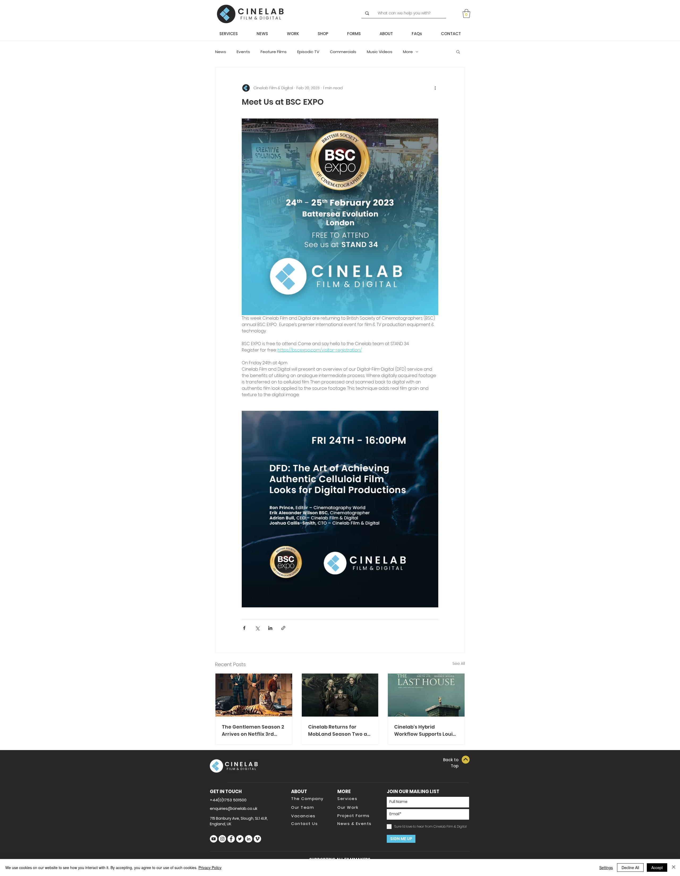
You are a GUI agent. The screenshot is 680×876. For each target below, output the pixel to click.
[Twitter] (240, 839)
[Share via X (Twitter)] (257, 627)
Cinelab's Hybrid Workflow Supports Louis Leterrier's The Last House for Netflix (424, 730)
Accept (657, 867)
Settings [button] (606, 867)
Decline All (630, 867)
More (408, 51)
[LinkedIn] (248, 839)
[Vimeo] (257, 839)
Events (243, 51)
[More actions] (435, 88)
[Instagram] (222, 839)
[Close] (673, 867)
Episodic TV (308, 51)
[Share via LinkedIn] (270, 627)
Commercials (343, 51)
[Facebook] (231, 839)
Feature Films (274, 51)
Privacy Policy (210, 867)
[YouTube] (213, 839)
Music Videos (379, 51)
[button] (466, 13)
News (220, 51)
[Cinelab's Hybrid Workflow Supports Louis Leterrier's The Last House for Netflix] (426, 695)
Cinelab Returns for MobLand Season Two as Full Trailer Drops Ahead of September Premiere (339, 730)
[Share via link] (283, 627)
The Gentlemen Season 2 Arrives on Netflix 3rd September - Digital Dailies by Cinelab (253, 730)
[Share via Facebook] (244, 627)
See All (458, 663)
